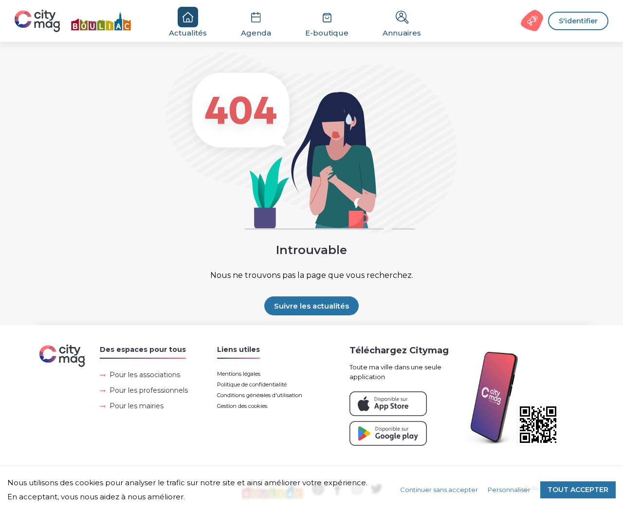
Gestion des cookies (242, 405)
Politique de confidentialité (252, 384)
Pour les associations (145, 374)
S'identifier (578, 21)
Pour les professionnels (149, 390)
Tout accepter (578, 489)
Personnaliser (509, 490)
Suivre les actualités (311, 306)
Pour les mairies (137, 406)
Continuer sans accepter (439, 490)
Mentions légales (238, 373)
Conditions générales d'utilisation (259, 395)
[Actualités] (78, 21)
